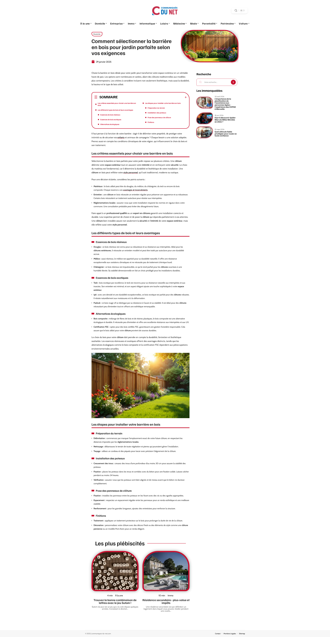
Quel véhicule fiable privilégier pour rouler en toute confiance (226, 133)
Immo (170, 595)
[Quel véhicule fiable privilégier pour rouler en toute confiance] (204, 132)
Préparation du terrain (156, 108)
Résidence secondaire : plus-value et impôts (165, 601)
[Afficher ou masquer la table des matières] (152, 97)
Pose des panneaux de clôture (159, 117)
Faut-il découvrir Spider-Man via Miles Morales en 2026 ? (225, 119)
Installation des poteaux (157, 113)
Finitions (151, 122)
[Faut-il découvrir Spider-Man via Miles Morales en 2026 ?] (204, 118)
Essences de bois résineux (110, 115)
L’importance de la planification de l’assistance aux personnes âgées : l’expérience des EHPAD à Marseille (225, 104)
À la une (119, 595)
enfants (120, 137)
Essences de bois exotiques (110, 119)
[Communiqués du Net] (165, 10)
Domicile (96, 34)
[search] (236, 10)
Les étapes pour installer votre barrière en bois (163, 103)
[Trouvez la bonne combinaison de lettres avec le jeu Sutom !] (115, 571)
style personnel (130, 172)
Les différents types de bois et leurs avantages (115, 110)
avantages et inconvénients (135, 190)
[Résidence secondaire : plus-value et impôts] (166, 571)
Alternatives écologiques (109, 124)
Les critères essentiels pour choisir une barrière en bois (117, 104)
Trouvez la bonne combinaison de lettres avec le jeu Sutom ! (115, 601)
